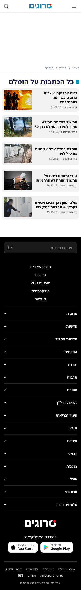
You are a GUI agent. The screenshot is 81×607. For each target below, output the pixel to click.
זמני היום (32, 569)
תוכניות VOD (40, 282)
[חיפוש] (6, 6)
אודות (32, 575)
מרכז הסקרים (40, 266)
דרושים (40, 274)
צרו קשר (48, 569)
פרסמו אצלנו (66, 569)
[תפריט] (73, 6)
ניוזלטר (40, 299)
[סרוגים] (40, 523)
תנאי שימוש (14, 569)
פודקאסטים (41, 291)
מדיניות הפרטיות (51, 575)
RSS (21, 575)
